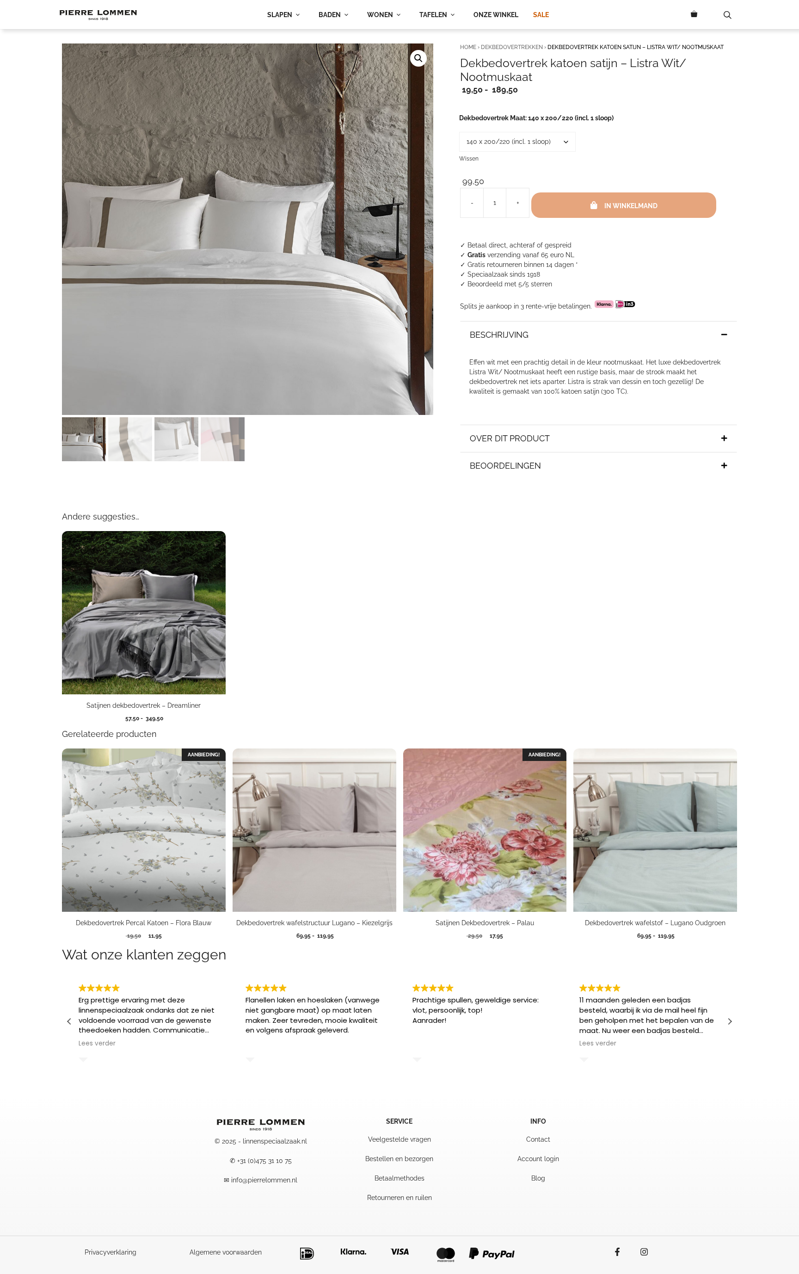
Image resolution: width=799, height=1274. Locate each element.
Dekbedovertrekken (512, 47)
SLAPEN (279, 15)
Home (468, 47)
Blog (538, 1178)
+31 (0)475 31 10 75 (264, 1160)
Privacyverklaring (110, 1252)
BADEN (330, 15)
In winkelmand (631, 206)
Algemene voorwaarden (226, 1252)
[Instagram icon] (639, 1252)
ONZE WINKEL (495, 15)
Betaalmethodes (399, 1178)
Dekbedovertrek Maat (536, 118)
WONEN (380, 15)
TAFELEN (433, 15)
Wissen (469, 158)
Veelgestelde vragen (399, 1139)
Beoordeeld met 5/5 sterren (509, 284)
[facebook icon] (622, 1252)
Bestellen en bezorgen (399, 1159)
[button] (418, 58)
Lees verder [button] (97, 1043)
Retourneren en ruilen (399, 1197)
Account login (538, 1159)
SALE (541, 15)
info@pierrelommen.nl (264, 1180)
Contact (538, 1139)
